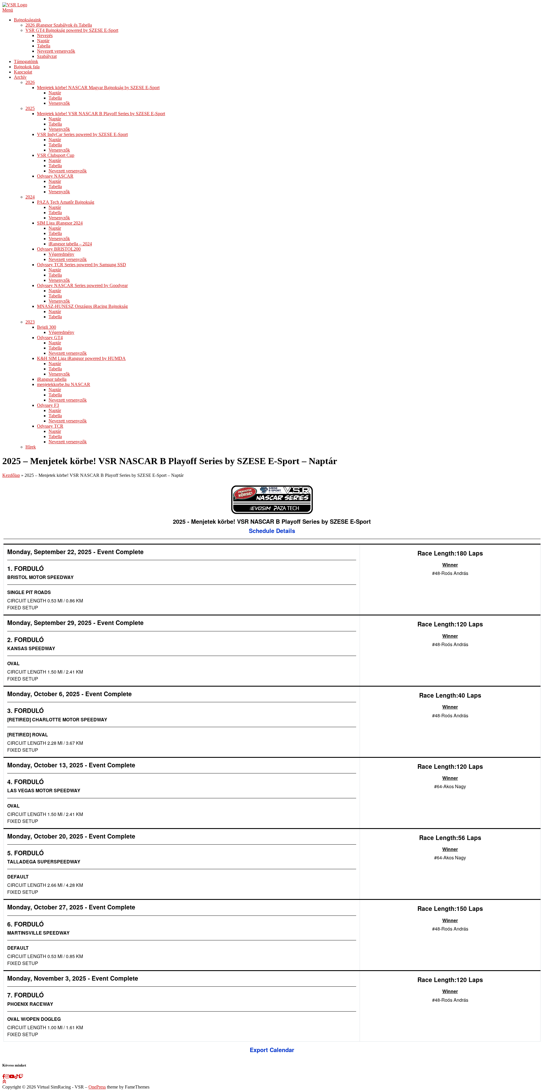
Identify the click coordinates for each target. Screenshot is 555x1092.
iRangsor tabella (51, 379)
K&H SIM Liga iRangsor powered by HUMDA (81, 358)
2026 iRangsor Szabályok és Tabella (58, 25)
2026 (30, 82)
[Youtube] (11, 1076)
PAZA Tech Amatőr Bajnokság (65, 202)
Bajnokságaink (27, 19)
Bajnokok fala (27, 66)
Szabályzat (47, 56)
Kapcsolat (23, 71)
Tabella (43, 45)
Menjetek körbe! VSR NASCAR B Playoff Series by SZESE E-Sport (101, 113)
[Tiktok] (16, 1076)
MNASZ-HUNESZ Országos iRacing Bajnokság (82, 306)
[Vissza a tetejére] (4, 1081)
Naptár (43, 40)
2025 (30, 108)
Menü (7, 10)
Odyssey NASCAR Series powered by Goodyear (82, 285)
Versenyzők (59, 103)
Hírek (30, 446)
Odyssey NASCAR (55, 176)
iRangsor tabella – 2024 (70, 243)
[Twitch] (20, 1076)
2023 (30, 321)
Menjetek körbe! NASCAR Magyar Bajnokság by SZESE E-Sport (98, 87)
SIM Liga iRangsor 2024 (60, 222)
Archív (20, 77)
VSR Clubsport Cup (55, 155)
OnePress (97, 1086)
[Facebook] (3, 1076)
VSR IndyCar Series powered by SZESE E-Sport (82, 134)
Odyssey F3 (48, 405)
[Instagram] (7, 1076)
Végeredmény (61, 254)
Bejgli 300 (46, 327)
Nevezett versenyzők (56, 51)
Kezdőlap (11, 475)
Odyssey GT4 (50, 337)
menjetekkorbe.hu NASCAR (63, 384)
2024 (30, 196)
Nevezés (45, 35)
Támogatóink (26, 61)
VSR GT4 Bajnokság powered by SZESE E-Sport (71, 30)
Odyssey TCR (50, 426)
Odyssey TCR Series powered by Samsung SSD (81, 264)
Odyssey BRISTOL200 (59, 249)
